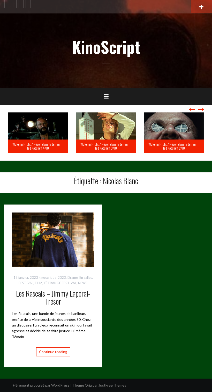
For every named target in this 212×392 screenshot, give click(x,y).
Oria (88, 385)
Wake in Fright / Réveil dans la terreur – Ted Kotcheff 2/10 (127, 146)
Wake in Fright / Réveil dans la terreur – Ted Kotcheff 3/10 (59, 146)
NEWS (82, 283)
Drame (72, 277)
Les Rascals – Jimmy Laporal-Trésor (53, 297)
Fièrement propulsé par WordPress (41, 385)
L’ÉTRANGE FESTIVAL (60, 283)
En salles (85, 277)
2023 (62, 277)
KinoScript (106, 47)
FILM (38, 283)
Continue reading (53, 351)
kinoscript (46, 277)
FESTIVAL (26, 283)
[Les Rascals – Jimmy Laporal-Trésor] (53, 239)
